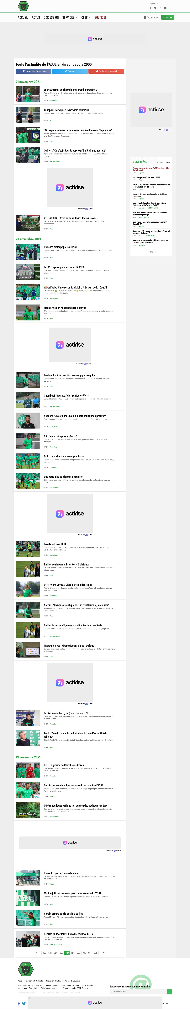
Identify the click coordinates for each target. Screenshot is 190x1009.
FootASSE (51, 993)
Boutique (101, 17)
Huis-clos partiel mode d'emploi (61, 873)
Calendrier (40, 981)
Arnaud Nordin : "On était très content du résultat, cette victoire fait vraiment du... (77, 917)
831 (90, 953)
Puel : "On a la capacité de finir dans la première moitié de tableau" (75, 734)
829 (78, 953)
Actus (36, 17)
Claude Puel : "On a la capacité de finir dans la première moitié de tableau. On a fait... (78, 740)
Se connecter (151, 17)
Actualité (21, 981)
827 (67, 953)
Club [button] (86, 17)
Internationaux (45, 986)
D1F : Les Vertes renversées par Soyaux (65, 456)
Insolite (141, 227)
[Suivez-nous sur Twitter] (24, 1004)
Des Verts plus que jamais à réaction (63, 476)
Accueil (23, 17)
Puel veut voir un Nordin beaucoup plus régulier (70, 375)
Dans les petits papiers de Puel (60, 246)
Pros (51, 121)
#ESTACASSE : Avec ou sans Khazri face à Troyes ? (71, 217)
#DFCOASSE (153, 208)
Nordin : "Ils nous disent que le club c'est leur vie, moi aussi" (76, 604)
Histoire (37, 988)
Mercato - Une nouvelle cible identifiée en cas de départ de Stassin (150, 241)
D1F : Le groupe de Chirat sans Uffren (64, 764)
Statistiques (54, 298)
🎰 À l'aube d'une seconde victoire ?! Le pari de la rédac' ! (75, 287)
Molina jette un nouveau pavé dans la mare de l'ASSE (72, 893)
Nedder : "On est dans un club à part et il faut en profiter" (75, 415)
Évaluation (59, 981)
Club (51, 656)
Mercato (52, 796)
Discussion (51, 17)
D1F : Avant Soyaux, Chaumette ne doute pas (68, 584)
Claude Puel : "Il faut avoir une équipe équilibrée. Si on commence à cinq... (74, 113)
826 (61, 953)
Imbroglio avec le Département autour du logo (69, 645)
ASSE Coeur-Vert (56, 945)
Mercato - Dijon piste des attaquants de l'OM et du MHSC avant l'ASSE (149, 204)
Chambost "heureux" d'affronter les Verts (66, 395)
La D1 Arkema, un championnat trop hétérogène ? (70, 89)
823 (44, 953)
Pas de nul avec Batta (55, 544)
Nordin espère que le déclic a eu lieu (63, 913)
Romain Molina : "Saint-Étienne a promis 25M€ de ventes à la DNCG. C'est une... (77, 897)
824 (50, 953)
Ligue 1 (54, 988)
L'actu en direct (163, 163)
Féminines (53, 101)
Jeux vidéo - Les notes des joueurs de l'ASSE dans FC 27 (150, 223)
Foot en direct (75, 993)
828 (73, 953)
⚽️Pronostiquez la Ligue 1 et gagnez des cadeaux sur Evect (76, 805)
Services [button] (70, 17)
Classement (30, 981)
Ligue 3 (83, 986)
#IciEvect (68, 981)
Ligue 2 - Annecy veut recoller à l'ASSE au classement (150, 195)
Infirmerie (35, 986)
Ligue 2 (141, 173)
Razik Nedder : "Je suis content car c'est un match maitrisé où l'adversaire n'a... (76, 419)
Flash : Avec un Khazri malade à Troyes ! (65, 307)
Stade (52, 884)
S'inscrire (167, 17)
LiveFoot (59, 993)
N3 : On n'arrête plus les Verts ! (60, 436)
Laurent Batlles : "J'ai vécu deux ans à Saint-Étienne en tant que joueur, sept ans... (77, 629)
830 (84, 953)
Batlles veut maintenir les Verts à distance (66, 564)
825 (55, 953)
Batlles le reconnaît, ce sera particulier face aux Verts (73, 625)
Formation (53, 427)
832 (95, 953)
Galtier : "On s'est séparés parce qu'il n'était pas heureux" (75, 150)
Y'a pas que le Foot (25, 988)
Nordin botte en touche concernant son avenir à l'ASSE (73, 785)
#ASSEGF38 (150, 236)
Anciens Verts (55, 161)
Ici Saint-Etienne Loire (37, 993)
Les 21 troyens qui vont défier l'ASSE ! (64, 267)
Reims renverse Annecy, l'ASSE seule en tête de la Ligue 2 (151, 169)
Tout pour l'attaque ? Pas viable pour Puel (66, 109)
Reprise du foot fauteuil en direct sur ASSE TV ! (69, 933)
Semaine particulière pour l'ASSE (146, 177)
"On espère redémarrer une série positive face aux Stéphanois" (78, 130)
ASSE (66, 993)
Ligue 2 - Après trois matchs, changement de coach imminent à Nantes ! (151, 185)
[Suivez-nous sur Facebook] (19, 1004)
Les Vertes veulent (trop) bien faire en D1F (66, 713)
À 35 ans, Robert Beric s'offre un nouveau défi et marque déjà (150, 213)
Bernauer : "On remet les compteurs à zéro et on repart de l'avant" (151, 232)
